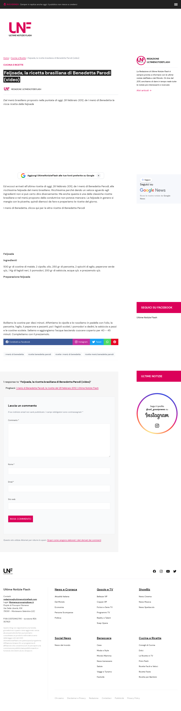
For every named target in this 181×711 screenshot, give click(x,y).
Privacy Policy (133, 698)
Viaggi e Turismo (104, 671)
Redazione (93, 698)
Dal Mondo (60, 602)
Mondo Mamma (104, 655)
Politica (58, 618)
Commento (13, 420)
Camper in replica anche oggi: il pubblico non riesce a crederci (48, 4)
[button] (176, 4)
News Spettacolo (146, 607)
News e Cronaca (66, 589)
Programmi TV (103, 612)
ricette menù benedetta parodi (99, 354)
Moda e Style (103, 650)
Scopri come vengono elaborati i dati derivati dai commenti (74, 540)
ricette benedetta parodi (39, 354)
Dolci (141, 650)
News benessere (104, 661)
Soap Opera (102, 623)
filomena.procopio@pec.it (21, 602)
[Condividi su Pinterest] (114, 341)
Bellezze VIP (102, 596)
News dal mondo (62, 645)
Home (6, 58)
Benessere (104, 638)
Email (11, 482)
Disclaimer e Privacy (76, 698)
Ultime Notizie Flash (147, 317)
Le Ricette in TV (146, 655)
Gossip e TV (105, 589)
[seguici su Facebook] (154, 571)
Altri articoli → (144, 90)
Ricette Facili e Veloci (148, 666)
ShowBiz (144, 589)
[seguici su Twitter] (175, 571)
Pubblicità (119, 698)
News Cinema (145, 596)
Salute (100, 666)
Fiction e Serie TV (105, 607)
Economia (59, 607)
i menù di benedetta (14, 354)
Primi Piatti (143, 661)
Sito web (11, 499)
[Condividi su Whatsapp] (107, 341)
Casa (99, 645)
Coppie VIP (102, 602)
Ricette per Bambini (148, 677)
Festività (100, 677)
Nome (11, 464)
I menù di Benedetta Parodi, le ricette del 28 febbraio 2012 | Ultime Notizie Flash (57, 388)
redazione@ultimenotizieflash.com (20, 599)
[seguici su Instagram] (161, 571)
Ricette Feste (145, 671)
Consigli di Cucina (147, 645)
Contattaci (106, 698)
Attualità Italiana (62, 596)
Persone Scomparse (64, 612)
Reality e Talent (104, 618)
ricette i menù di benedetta (68, 354)
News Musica (145, 602)
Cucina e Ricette (18, 58)
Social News (63, 638)
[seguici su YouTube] (168, 571)
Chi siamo (59, 698)
